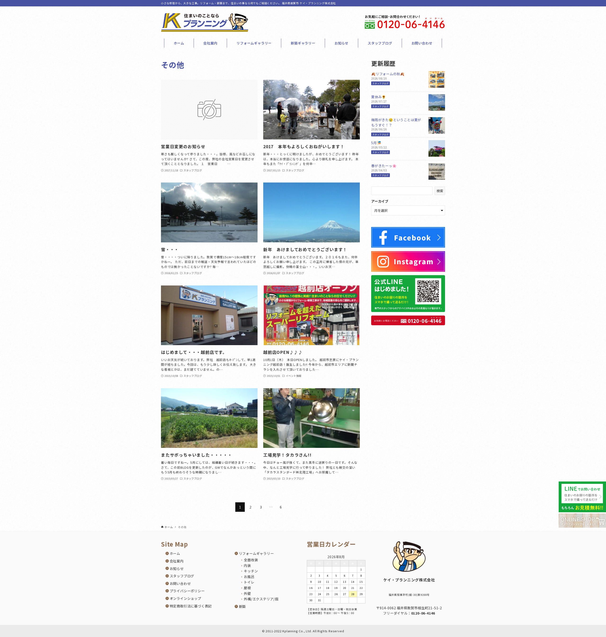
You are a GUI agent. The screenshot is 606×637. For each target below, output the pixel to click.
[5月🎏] (436, 154)
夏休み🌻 (378, 96)
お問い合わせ (180, 583)
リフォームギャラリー (256, 553)
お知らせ (177, 568)
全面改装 (251, 559)
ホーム (175, 553)
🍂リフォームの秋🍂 (388, 73)
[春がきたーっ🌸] (436, 176)
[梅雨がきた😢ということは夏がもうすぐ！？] (436, 131)
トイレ (249, 581)
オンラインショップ (185, 598)
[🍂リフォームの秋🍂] (436, 85)
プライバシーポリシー (187, 590)
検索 (440, 190)
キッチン (251, 570)
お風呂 (249, 576)
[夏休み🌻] (436, 108)
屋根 (247, 587)
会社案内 (177, 560)
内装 (247, 565)
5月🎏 (376, 142)
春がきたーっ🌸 (384, 165)
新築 (242, 606)
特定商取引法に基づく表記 (191, 605)
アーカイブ (379, 201)
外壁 (247, 593)
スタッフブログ (380, 83)
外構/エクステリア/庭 (261, 598)
